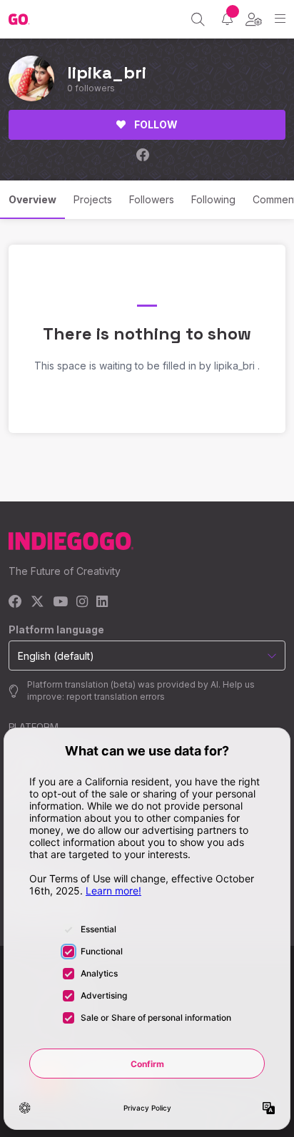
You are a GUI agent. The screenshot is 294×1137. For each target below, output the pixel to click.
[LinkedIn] (102, 602)
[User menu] (253, 19)
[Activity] (227, 19)
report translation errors (115, 696)
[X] (37, 602)
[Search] (198, 19)
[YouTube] (60, 602)
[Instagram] (82, 602)
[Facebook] (15, 602)
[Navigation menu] (280, 19)
